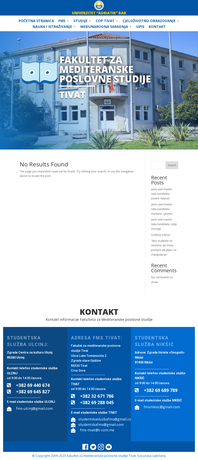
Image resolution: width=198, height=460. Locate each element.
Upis (140, 27)
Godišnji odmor (160, 235)
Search (172, 165)
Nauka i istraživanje (52, 27)
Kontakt (157, 27)
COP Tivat (105, 21)
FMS (61, 21)
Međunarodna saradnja (104, 27)
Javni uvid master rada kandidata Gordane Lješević (162, 208)
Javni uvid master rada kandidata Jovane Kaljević (161, 193)
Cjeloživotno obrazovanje (149, 21)
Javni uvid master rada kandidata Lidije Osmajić (164, 224)
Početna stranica (36, 21)
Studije (80, 21)
